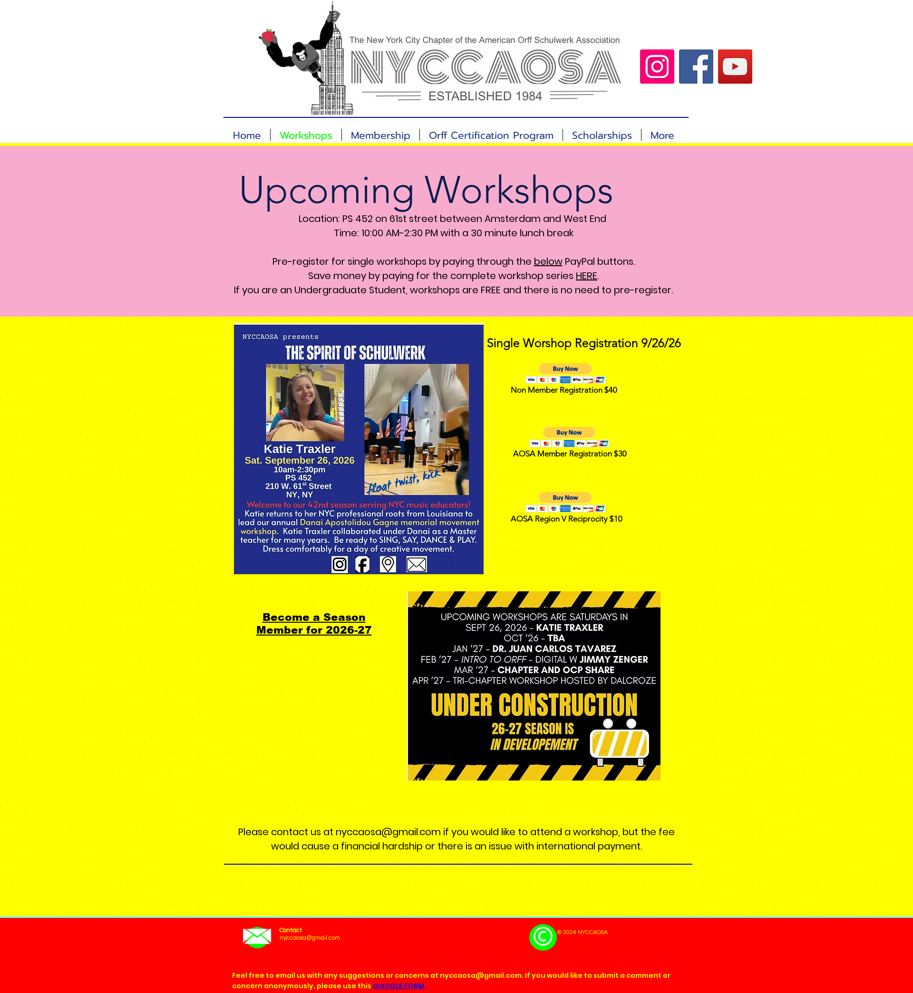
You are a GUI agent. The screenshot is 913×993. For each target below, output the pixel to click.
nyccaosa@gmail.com (388, 832)
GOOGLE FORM (398, 986)
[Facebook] (696, 66)
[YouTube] (735, 66)
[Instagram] (657, 66)
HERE (586, 275)
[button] (565, 373)
